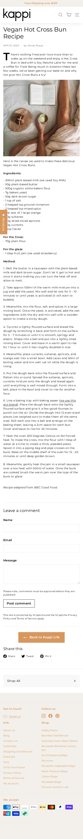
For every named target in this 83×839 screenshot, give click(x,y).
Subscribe (9, 746)
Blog (6, 735)
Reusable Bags (51, 781)
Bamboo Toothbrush (55, 735)
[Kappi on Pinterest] (57, 716)
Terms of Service (27, 618)
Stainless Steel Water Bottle (60, 740)
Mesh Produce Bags (55, 771)
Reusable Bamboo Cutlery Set (59, 748)
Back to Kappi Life (44, 637)
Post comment (19, 603)
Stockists (9, 756)
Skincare (47, 760)
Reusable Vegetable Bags (58, 765)
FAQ (6, 762)
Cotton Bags (50, 776)
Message (10, 560)
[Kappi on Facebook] (50, 716)
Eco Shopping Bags (54, 755)
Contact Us (10, 740)
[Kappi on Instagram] (44, 716)
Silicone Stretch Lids (55, 787)
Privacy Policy (12, 772)
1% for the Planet (14, 767)
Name (7, 520)
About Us (9, 730)
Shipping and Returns (17, 751)
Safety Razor (50, 730)
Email (7, 540)
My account (11, 783)
